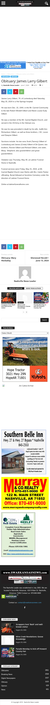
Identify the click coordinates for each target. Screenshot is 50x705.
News (3, 690)
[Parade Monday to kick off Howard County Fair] (41, 297)
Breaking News (6, 302)
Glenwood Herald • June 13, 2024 (40, 259)
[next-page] (26, 312)
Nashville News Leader (11, 85)
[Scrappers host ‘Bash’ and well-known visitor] (8, 297)
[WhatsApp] (21, 91)
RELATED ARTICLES (15, 288)
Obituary (14, 76)
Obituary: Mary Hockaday (8, 259)
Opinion (20, 302)
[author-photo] (25, 272)
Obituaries (10, 74)
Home (3, 74)
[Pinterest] (15, 91)
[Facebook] (3, 91)
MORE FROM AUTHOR (33, 288)
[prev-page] (23, 312)
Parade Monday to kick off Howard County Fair (40, 306)
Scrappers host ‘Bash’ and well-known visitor (8, 306)
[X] (9, 91)
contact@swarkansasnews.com (29, 603)
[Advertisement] (25, 33)
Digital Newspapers (8, 678)
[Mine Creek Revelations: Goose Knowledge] (25, 297)
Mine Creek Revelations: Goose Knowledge (24, 306)
